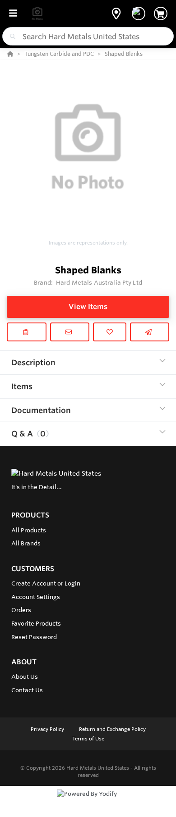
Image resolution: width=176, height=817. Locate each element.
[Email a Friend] (150, 331)
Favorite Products (36, 623)
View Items (88, 306)
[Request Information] (70, 331)
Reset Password (34, 636)
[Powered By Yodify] (88, 802)
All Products (28, 530)
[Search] (11, 36)
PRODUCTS (30, 515)
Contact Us (27, 690)
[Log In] (138, 13)
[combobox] (88, 36)
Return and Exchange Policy (112, 729)
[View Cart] (160, 13)
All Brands (26, 543)
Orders (21, 609)
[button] (116, 13)
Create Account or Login (45, 583)
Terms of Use (88, 738)
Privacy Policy (48, 729)
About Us (24, 676)
